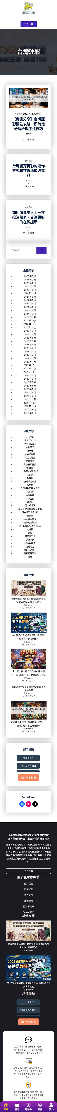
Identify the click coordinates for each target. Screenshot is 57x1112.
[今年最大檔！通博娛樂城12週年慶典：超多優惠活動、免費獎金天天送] (29, 659)
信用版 (30, 450)
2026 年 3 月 (30, 286)
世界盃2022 (30, 440)
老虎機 (30, 529)
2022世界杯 (28, 758)
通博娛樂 (30, 539)
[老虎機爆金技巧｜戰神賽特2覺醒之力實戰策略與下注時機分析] (29, 711)
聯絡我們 (28, 889)
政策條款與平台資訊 (30, 488)
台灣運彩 (18, 114)
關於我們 (28, 883)
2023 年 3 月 (30, 344)
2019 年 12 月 (30, 403)
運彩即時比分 (36, 114)
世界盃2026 (30, 444)
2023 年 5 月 (30, 341)
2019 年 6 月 (30, 413)
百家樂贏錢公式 (30, 522)
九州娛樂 (30, 447)
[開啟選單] (28, 18)
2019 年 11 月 (30, 406)
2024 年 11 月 (30, 293)
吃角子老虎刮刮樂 (30, 471)
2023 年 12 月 (30, 320)
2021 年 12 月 (30, 365)
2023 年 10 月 (30, 327)
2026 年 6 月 (30, 283)
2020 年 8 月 (30, 379)
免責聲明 (28, 895)
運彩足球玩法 (30, 553)
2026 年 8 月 (30, 276)
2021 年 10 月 (30, 372)
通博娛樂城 (30, 543)
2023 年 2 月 (30, 348)
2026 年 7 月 (30, 279)
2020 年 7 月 (30, 382)
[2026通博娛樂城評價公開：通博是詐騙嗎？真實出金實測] (29, 623)
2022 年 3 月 (30, 355)
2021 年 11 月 (30, 368)
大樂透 (30, 474)
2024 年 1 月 (30, 317)
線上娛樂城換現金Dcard (30, 526)
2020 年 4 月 (30, 392)
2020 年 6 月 (30, 386)
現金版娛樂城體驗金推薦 (30, 509)
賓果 (30, 533)
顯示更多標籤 (28, 777)
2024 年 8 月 (30, 297)
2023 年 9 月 (30, 331)
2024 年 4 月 (30, 310)
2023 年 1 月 (30, 351)
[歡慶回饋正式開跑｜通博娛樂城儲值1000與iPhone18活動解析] (29, 588)
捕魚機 (30, 485)
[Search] (41, 250)
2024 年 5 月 (30, 307)
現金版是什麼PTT (30, 512)
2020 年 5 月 (30, 389)
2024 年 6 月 (30, 303)
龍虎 (30, 557)
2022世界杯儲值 (28, 765)
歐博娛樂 (30, 495)
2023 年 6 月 (30, 338)
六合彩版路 (30, 457)
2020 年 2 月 (30, 396)
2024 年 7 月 (30, 300)
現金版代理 (30, 505)
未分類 (30, 492)
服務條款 (28, 900)
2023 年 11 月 (30, 324)
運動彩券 (26, 114)
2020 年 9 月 (30, 375)
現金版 (30, 502)
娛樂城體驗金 (30, 481)
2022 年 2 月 (30, 358)
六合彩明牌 (30, 454)
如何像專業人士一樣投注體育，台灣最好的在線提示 (28, 217)
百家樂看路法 (30, 519)
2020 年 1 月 (30, 399)
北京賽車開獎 (30, 464)
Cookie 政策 (28, 912)
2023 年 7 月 (30, 334)
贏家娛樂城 (30, 536)
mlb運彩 (30, 437)
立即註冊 (28, 24)
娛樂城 (30, 478)
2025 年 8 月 (30, 290)
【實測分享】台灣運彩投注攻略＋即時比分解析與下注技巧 (28, 124)
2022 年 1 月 (30, 362)
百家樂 (30, 516)
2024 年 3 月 (30, 314)
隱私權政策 (28, 906)
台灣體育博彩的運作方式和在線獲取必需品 (28, 171)
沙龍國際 (30, 498)
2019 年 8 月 (30, 409)
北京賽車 (30, 461)
